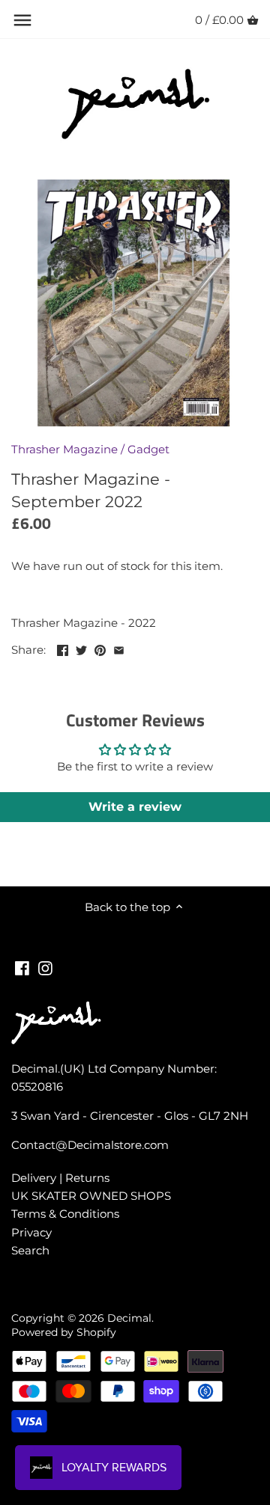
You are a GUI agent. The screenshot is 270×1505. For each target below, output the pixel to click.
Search (30, 1250)
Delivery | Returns (60, 1178)
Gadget (149, 449)
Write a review (135, 807)
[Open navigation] (22, 20)
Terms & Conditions (65, 1214)
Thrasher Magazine (64, 449)
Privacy (31, 1232)
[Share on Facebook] (62, 648)
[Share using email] (118, 648)
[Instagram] (45, 967)
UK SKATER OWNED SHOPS (91, 1196)
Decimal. (130, 1318)
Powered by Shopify (63, 1332)
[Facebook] (22, 967)
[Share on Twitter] (81, 648)
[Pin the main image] (100, 648)
